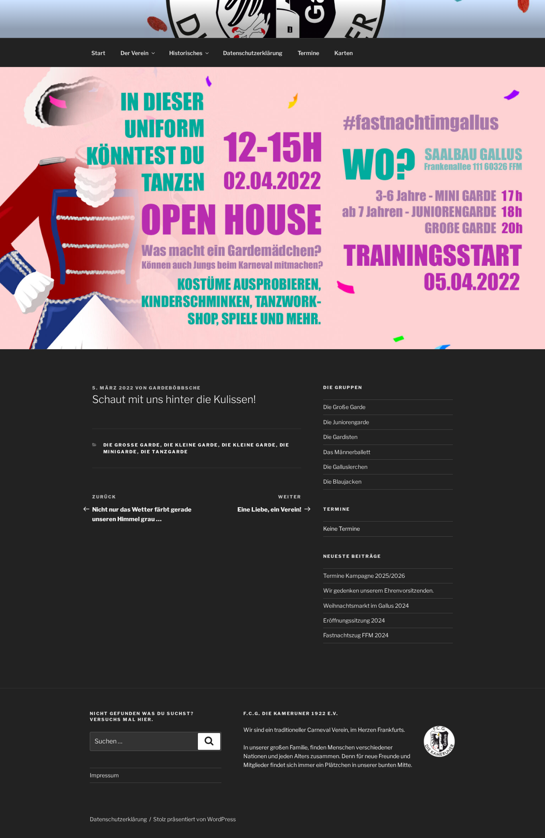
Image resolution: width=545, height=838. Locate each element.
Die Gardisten (340, 436)
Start (98, 52)
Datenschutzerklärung (252, 52)
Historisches (185, 52)
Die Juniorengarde (346, 422)
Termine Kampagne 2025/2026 (364, 575)
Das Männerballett (346, 452)
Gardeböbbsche (175, 388)
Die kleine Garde (191, 445)
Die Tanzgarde (164, 452)
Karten (343, 52)
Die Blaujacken (342, 481)
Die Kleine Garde (249, 445)
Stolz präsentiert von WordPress (194, 819)
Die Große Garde (131, 445)
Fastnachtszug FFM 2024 (356, 635)
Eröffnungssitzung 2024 (354, 620)
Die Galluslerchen (345, 466)
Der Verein (134, 52)
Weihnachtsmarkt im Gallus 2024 (366, 605)
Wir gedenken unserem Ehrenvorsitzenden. (378, 590)
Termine (308, 52)
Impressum (104, 775)
